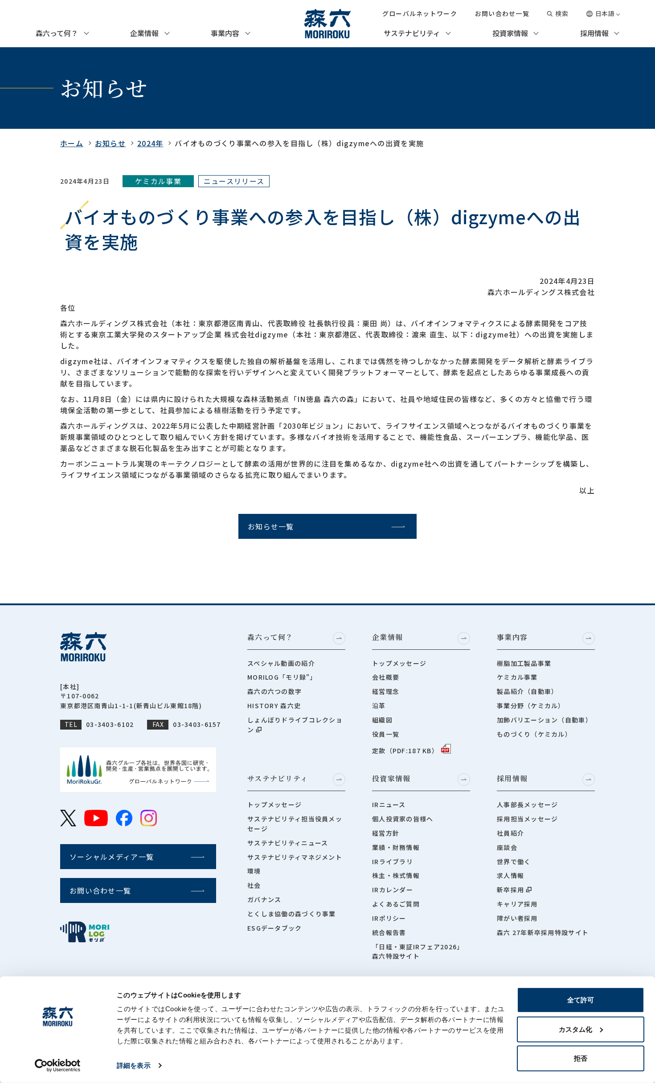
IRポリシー (389, 918)
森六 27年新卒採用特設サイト (543, 932)
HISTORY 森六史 (274, 705)
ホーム (71, 143)
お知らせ (110, 143)
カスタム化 (575, 1029)
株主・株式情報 (396, 875)
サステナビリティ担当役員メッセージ (294, 823)
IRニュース (389, 804)
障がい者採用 (517, 918)
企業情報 (144, 33)
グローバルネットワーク (419, 13)
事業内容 (225, 33)
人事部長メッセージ (527, 804)
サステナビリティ (412, 33)
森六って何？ (57, 33)
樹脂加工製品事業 (524, 663)
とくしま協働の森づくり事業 (291, 913)
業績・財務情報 (396, 847)
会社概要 (385, 677)
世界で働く (514, 861)
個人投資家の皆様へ (403, 818)
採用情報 (594, 33)
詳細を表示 (134, 1065)
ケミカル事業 (517, 677)
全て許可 (580, 1000)
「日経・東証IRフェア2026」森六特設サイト (417, 951)
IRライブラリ (392, 861)
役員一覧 (385, 734)
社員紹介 (510, 833)
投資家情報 (510, 33)
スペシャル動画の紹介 (281, 663)
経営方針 (385, 833)
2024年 (150, 143)
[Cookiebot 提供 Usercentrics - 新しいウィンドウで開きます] (58, 1065)
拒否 (580, 1058)
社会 (254, 885)
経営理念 (385, 691)
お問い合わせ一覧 (502, 13)
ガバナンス (264, 899)
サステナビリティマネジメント (294, 857)
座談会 (507, 847)
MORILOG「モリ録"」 (282, 677)
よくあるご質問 (396, 903)
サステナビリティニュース (287, 842)
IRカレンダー (392, 889)
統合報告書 (389, 932)
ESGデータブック (274, 927)
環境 (254, 870)
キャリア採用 (517, 903)
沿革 (379, 705)
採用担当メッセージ (527, 818)
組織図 (382, 719)
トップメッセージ (399, 663)
